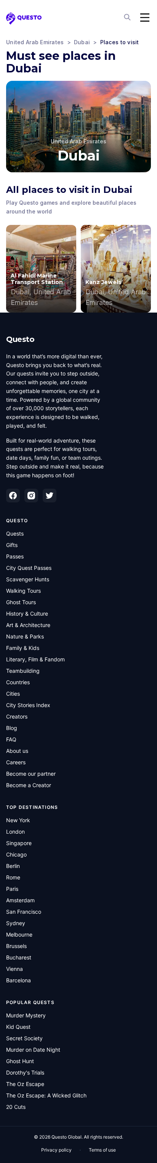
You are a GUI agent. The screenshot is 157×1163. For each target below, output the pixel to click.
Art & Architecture (28, 625)
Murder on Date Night (33, 1049)
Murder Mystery (26, 1015)
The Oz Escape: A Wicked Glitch (46, 1095)
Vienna (14, 969)
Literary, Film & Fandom (35, 659)
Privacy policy (56, 1150)
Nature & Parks (25, 636)
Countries (18, 682)
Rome (13, 877)
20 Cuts (16, 1107)
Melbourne (19, 934)
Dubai (82, 42)
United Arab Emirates (35, 42)
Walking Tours (23, 590)
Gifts (12, 545)
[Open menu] (145, 17)
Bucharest (18, 957)
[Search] (128, 17)
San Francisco (23, 911)
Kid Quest (18, 1026)
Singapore (19, 843)
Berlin (13, 866)
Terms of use (102, 1150)
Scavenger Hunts (27, 579)
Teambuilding (23, 670)
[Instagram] (31, 495)
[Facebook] (13, 495)
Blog (11, 728)
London (15, 831)
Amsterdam (20, 900)
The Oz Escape (25, 1084)
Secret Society (24, 1038)
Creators (16, 716)
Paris (12, 888)
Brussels (16, 946)
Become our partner (31, 773)
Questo (20, 339)
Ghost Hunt (20, 1061)
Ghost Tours (21, 602)
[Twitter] (49, 495)
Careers (16, 762)
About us (17, 751)
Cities (13, 693)
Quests (15, 533)
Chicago (16, 854)
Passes (15, 556)
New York (18, 820)
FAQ (11, 739)
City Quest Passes (28, 568)
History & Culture (27, 613)
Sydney (15, 923)
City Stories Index (28, 705)
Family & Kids (22, 648)
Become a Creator (28, 785)
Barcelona (18, 980)
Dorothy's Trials (25, 1072)
